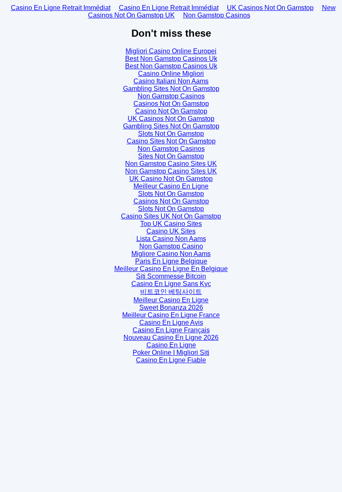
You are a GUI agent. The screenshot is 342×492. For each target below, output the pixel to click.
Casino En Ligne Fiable (171, 360)
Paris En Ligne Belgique (171, 261)
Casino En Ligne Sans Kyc (171, 283)
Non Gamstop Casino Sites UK (171, 163)
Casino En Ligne (171, 345)
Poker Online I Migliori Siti (171, 352)
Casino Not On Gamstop (171, 111)
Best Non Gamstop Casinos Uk (171, 58)
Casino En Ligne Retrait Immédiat (61, 7)
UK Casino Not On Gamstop (171, 178)
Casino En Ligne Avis (171, 322)
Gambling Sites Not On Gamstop (171, 88)
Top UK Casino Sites (171, 223)
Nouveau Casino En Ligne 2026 (171, 337)
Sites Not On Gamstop (171, 156)
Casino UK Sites (171, 231)
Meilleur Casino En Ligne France (171, 315)
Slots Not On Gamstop (171, 133)
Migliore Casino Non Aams (171, 253)
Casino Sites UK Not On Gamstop (171, 216)
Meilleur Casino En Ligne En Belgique (171, 268)
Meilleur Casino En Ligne (171, 186)
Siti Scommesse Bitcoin (171, 276)
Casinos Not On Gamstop (171, 103)
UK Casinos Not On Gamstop (270, 7)
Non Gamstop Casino (171, 246)
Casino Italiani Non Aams (171, 81)
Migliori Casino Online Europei (171, 51)
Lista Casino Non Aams (171, 238)
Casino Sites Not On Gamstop (171, 141)
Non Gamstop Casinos (216, 15)
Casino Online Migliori (171, 73)
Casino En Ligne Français (171, 330)
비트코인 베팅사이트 (171, 291)
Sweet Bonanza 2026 (171, 307)
